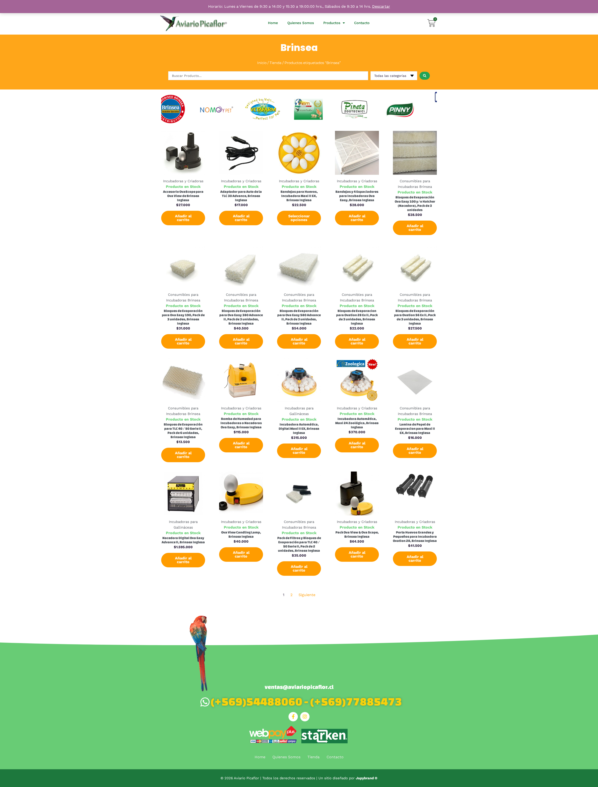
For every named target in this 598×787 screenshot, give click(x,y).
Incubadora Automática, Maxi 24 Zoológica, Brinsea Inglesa (357, 423)
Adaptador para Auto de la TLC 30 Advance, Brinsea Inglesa (241, 196)
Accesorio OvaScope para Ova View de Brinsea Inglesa (183, 196)
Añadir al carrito (183, 218)
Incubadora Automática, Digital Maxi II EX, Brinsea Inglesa (299, 428)
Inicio (262, 63)
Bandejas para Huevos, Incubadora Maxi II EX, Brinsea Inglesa (299, 196)
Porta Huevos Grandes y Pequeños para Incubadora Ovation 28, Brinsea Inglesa (415, 536)
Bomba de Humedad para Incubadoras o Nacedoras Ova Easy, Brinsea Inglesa (241, 423)
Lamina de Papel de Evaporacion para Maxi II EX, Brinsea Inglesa (415, 428)
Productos (331, 23)
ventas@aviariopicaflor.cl (299, 687)
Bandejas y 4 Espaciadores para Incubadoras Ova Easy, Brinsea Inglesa (356, 196)
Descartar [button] (381, 6)
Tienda (275, 63)
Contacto (362, 23)
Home (273, 23)
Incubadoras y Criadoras (183, 181)
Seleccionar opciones (299, 218)
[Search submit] (425, 76)
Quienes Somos (300, 23)
